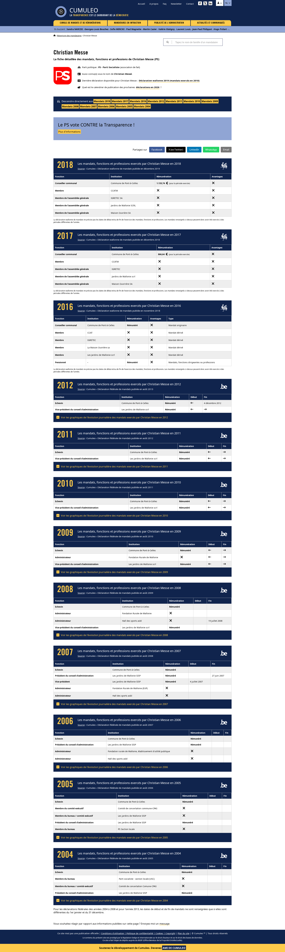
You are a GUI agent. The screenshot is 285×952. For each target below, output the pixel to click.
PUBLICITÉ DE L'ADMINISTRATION (169, 23)
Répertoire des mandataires (69, 35)
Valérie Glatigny (167, 29)
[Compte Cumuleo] (219, 3)
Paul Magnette (133, 29)
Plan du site (183, 933)
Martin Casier (150, 29)
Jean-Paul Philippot (202, 29)
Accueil (141, 3)
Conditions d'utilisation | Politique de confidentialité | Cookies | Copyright (138, 933)
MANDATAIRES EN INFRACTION (127, 23)
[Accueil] (54, 35)
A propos (153, 3)
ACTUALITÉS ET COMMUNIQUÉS (211, 23)
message (164, 923)
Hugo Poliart (220, 29)
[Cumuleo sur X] (206, 3)
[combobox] (197, 42)
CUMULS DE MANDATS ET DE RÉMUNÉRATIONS (80, 23)
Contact (190, 3)
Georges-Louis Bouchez (97, 29)
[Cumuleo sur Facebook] (200, 3)
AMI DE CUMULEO (174, 948)
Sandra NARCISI (75, 29)
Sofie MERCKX (117, 29)
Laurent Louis (183, 29)
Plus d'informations (69, 131)
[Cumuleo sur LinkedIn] (211, 3)
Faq (164, 3)
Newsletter (176, 3)
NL (226, 3)
